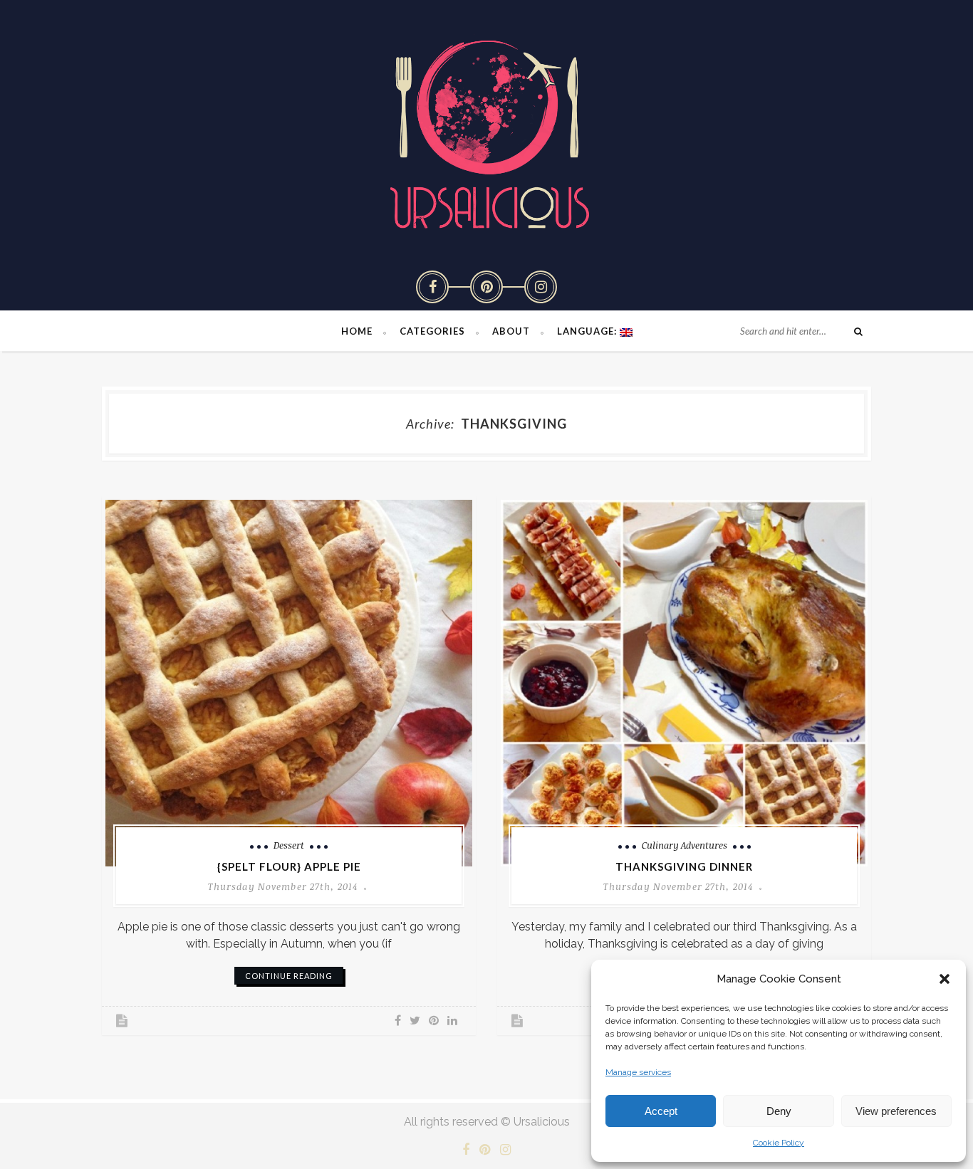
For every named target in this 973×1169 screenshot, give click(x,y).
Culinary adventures (684, 845)
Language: (588, 331)
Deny (778, 1111)
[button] (944, 979)
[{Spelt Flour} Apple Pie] (288, 683)
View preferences (896, 1111)
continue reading (289, 975)
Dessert (289, 845)
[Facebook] (432, 287)
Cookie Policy (778, 1143)
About (511, 331)
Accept (661, 1111)
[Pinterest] (486, 287)
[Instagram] (540, 287)
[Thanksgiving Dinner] (684, 683)
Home (357, 331)
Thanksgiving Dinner (684, 866)
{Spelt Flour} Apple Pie (289, 866)
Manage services (638, 1072)
